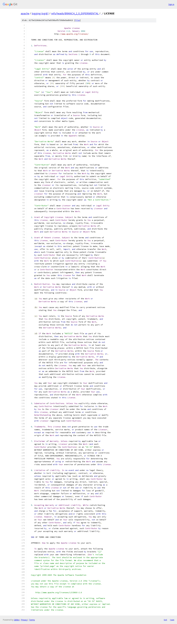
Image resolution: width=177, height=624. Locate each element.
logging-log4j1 (40, 13)
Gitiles (16, 619)
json (172, 619)
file (77, 20)
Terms (32, 619)
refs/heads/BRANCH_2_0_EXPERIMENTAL (75, 13)
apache (25, 13)
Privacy (24, 619)
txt (165, 619)
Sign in (171, 4)
